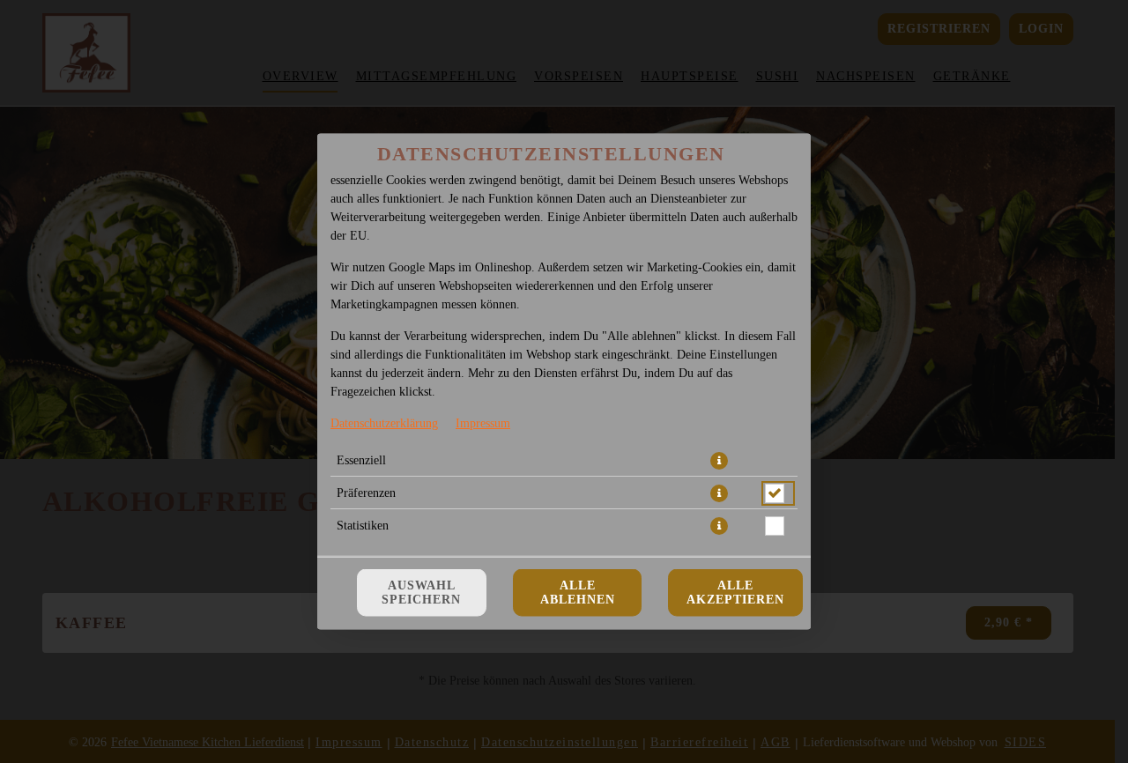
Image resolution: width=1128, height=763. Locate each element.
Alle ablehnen (577, 592)
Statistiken (363, 525)
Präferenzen (366, 493)
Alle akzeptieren (735, 592)
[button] (719, 461)
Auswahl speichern (421, 592)
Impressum (483, 423)
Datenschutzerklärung (384, 423)
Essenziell (361, 460)
